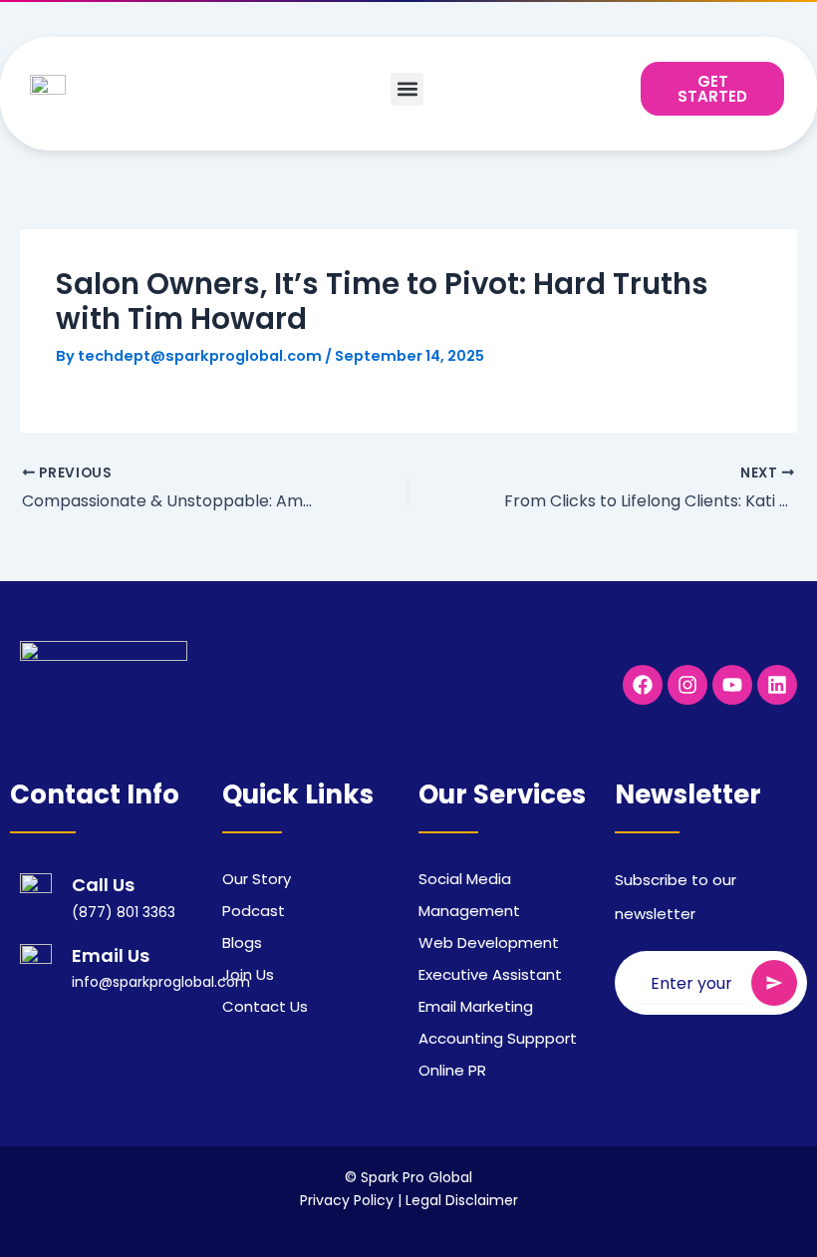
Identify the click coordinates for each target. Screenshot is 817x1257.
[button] (407, 89)
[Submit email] (774, 983)
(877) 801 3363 (123, 912)
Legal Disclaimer (462, 1200)
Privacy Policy (347, 1200)
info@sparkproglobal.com (161, 982)
